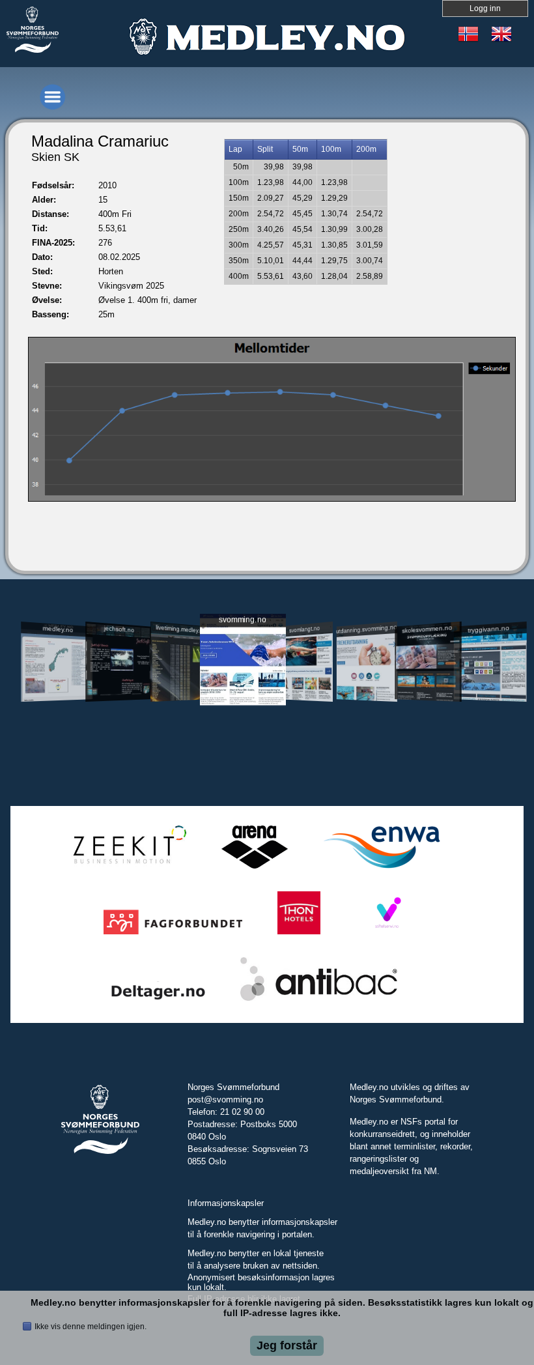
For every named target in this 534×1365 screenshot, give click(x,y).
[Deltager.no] (158, 1001)
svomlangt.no (304, 628)
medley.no (58, 628)
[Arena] (254, 869)
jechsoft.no (119, 628)
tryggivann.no (488, 628)
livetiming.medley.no (180, 628)
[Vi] (386, 935)
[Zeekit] (127, 869)
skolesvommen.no (427, 629)
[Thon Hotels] (299, 935)
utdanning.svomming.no (367, 629)
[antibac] (318, 1001)
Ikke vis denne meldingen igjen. (91, 1326)
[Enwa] (381, 869)
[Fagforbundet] (173, 935)
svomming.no (242, 619)
